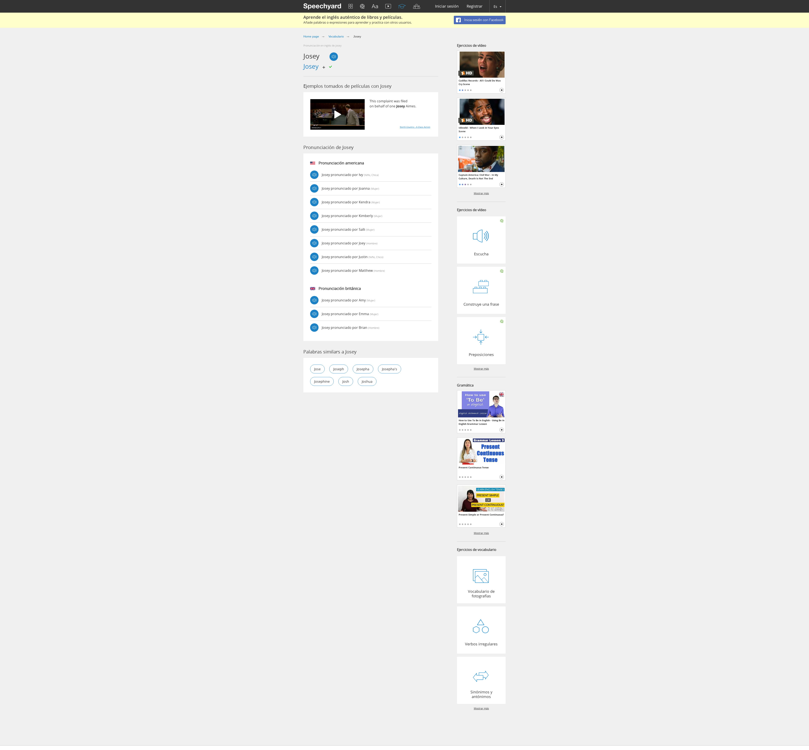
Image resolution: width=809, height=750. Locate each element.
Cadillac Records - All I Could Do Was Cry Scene (480, 82)
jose (317, 369)
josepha (363, 369)
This (373, 101)
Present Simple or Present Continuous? (481, 514)
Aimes (410, 106)
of (386, 106)
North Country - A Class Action (415, 126)
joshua (367, 381)
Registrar (474, 6)
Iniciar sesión (447, 6)
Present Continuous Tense (474, 467)
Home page (311, 36)
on (372, 106)
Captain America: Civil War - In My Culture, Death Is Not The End (478, 176)
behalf (379, 106)
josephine (322, 381)
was (397, 101)
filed (404, 101)
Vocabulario (336, 36)
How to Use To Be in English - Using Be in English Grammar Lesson (481, 422)
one (392, 106)
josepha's (389, 369)
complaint (385, 101)
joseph (338, 369)
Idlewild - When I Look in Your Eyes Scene (479, 129)
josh (345, 381)
